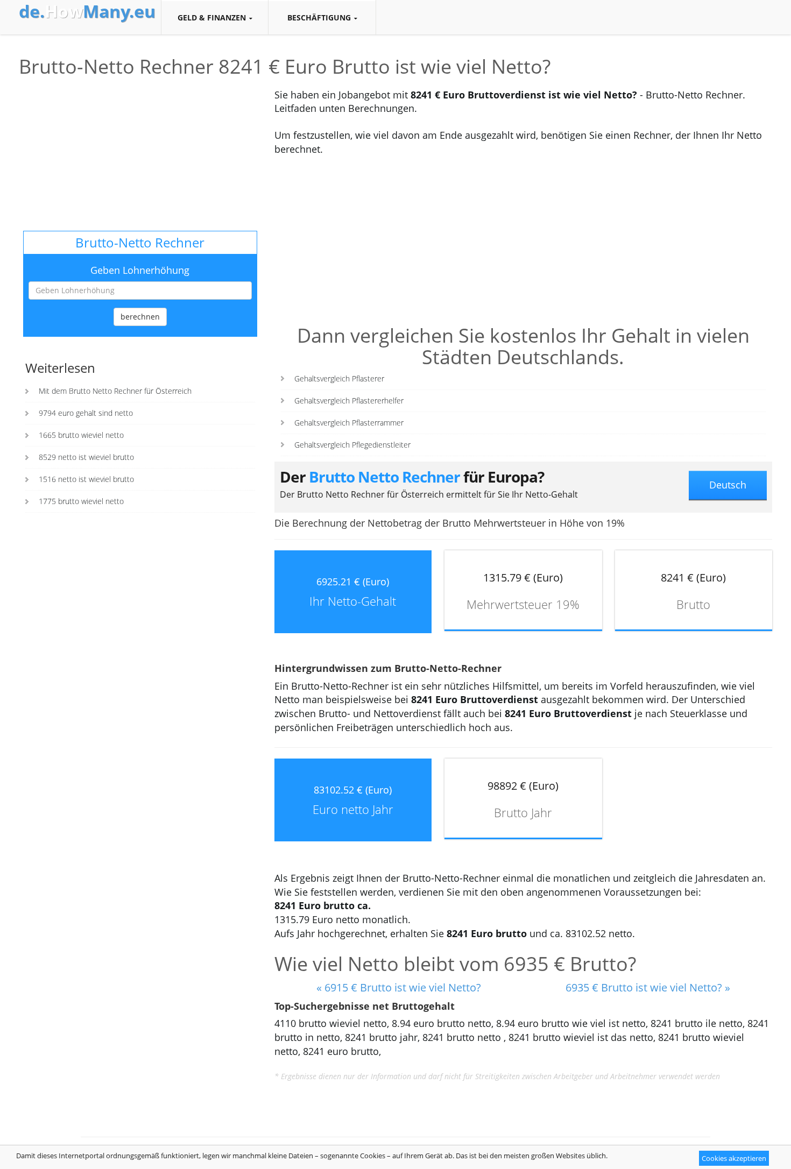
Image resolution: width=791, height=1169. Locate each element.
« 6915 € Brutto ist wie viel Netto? (398, 987)
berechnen (140, 316)
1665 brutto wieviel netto (81, 435)
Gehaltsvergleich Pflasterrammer (349, 422)
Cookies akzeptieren (734, 1158)
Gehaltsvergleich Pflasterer (339, 378)
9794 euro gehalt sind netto (86, 413)
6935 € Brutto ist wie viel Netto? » (648, 987)
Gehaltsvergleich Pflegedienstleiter (352, 445)
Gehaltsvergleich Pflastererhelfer (349, 400)
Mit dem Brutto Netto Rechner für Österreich (115, 391)
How (87, 11)
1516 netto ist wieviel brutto (86, 479)
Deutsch (727, 484)
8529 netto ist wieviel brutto (86, 457)
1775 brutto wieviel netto (81, 501)
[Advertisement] (140, 155)
